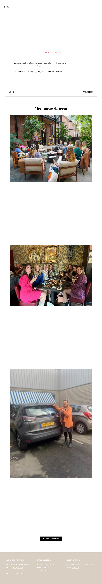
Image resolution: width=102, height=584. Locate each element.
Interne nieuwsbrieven (51, 52)
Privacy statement (14, 573)
